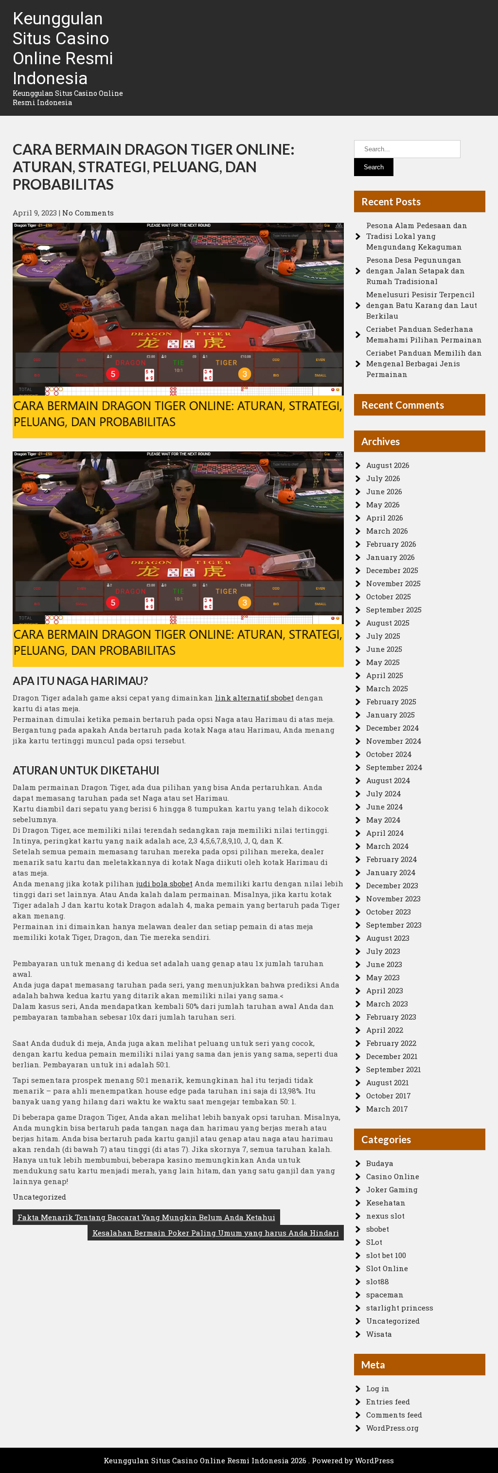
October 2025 (388, 596)
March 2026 (387, 531)
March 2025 (387, 688)
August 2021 (387, 1082)
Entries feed (388, 1401)
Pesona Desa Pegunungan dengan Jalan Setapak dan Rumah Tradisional (415, 270)
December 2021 (392, 1056)
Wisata (379, 1334)
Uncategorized (39, 1197)
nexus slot (385, 1216)
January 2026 (390, 557)
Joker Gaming (392, 1189)
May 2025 (383, 662)
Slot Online (387, 1268)
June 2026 (384, 491)
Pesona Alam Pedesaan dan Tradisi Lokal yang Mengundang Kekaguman (416, 235)
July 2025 (383, 636)
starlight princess (399, 1307)
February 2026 (391, 544)
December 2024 (392, 728)
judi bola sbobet (164, 883)
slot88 (377, 1281)
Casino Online (392, 1176)
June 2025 (384, 649)
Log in (378, 1388)
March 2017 (387, 1109)
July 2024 (383, 793)
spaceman (385, 1294)
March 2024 (387, 846)
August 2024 (388, 780)
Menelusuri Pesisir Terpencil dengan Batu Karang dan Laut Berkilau (421, 305)
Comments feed (394, 1414)
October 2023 (388, 911)
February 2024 (391, 859)
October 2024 (389, 754)
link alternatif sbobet (254, 697)
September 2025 (394, 609)
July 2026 (383, 478)
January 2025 (390, 714)
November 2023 (393, 898)
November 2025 (393, 583)
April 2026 (384, 517)
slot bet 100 (386, 1255)
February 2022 (391, 1043)
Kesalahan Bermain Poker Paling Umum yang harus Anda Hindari (215, 1233)
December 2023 (392, 885)
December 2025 (392, 570)
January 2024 (391, 872)
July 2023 (383, 951)
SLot (374, 1242)
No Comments (88, 212)
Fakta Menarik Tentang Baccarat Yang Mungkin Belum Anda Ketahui (146, 1217)
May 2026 (383, 504)
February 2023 (391, 1017)
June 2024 (384, 806)
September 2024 (394, 767)
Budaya (379, 1163)
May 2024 (383, 820)
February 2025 (391, 701)
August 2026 (387, 465)
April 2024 (385, 833)
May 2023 (383, 977)
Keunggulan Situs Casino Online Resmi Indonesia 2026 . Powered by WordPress (249, 1460)
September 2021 (393, 1069)
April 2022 (384, 1030)
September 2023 (394, 925)
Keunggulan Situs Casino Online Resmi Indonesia (63, 49)
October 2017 (388, 1095)
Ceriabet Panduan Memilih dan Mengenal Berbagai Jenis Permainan (424, 363)
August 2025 (387, 623)
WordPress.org (392, 1428)
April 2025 (384, 675)
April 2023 (384, 990)
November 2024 (394, 741)
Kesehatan (386, 1202)
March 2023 (387, 1003)
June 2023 (384, 964)
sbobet (377, 1229)
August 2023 (387, 938)
